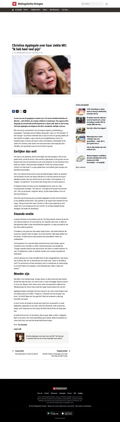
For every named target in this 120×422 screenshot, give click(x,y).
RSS (75, 393)
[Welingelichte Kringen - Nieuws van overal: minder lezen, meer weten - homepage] (28, 4)
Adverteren (54, 393)
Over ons (39, 393)
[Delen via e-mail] (21, 111)
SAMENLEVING (35, 10)
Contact (46, 393)
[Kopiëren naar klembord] (24, 111)
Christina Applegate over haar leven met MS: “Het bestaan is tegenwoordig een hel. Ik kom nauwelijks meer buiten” (44, 337)
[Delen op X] (17, 111)
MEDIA (45, 10)
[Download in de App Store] (67, 413)
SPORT (25, 10)
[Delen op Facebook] (13, 111)
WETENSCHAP (54, 10)
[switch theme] (106, 4)
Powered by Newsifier (60, 418)
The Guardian (22, 325)
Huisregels (62, 393)
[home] (13, 10)
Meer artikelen (81, 167)
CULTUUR (65, 10)
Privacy (69, 393)
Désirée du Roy (21, 53)
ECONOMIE (18, 10)
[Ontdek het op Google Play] (53, 413)
